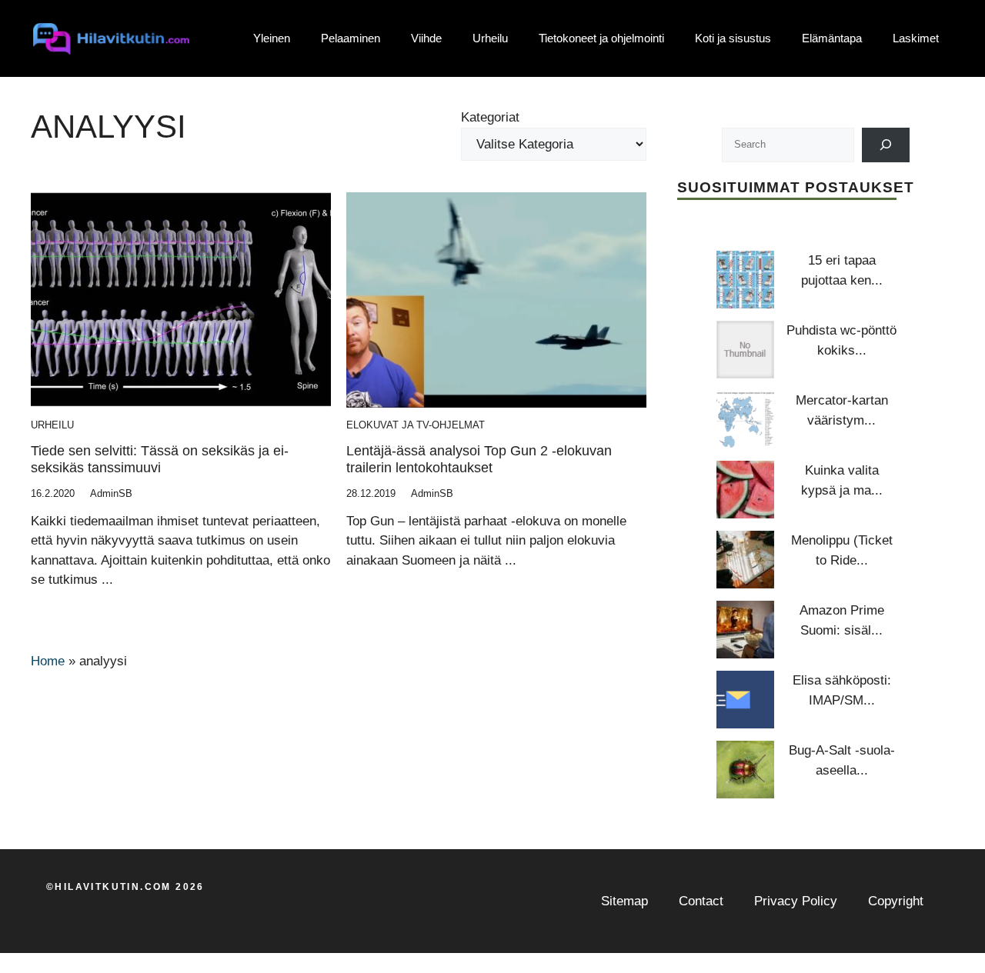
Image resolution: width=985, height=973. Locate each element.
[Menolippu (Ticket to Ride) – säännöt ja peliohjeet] (745, 559)
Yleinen (271, 38)
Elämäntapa (832, 38)
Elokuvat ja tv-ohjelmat (415, 425)
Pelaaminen (350, 38)
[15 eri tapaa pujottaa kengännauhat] (745, 279)
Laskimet (916, 38)
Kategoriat (490, 117)
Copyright (895, 901)
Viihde (426, 38)
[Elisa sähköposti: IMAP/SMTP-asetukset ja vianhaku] (745, 699)
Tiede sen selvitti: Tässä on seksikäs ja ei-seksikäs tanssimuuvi (160, 459)
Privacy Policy (795, 901)
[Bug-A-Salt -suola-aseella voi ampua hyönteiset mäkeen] (745, 769)
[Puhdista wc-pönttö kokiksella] (745, 349)
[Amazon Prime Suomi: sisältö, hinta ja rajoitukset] (745, 629)
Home (48, 661)
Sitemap (624, 901)
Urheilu (490, 38)
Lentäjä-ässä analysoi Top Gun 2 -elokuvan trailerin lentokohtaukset (479, 459)
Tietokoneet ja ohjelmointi (601, 38)
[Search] (886, 145)
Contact (701, 901)
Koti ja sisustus (733, 38)
